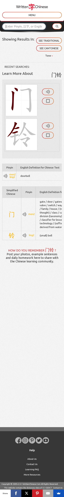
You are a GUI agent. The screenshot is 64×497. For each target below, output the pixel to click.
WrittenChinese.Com (31, 484)
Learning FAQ (32, 469)
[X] (26, 493)
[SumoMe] (58, 493)
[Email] (48, 493)
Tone (48, 55)
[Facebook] (16, 493)
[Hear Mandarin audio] (48, 91)
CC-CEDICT (47, 488)
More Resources (32, 474)
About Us (32, 459)
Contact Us (32, 464)
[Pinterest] (37, 493)
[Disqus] (32, 312)
